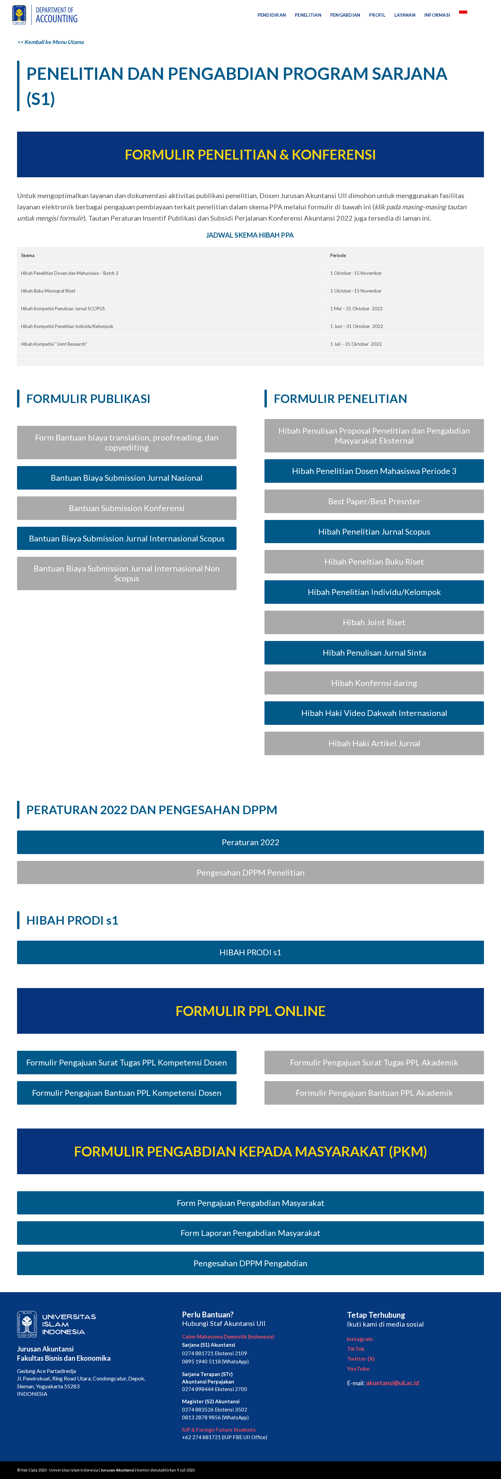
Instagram (360, 1338)
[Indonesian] (463, 15)
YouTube (358, 1368)
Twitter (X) (361, 1358)
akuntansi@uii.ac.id (392, 1383)
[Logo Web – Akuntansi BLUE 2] (43, 15)
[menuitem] (272, 15)
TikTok (356, 1348)
